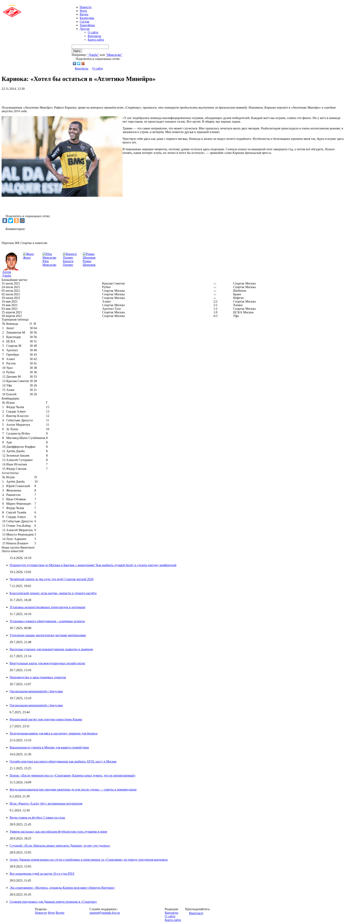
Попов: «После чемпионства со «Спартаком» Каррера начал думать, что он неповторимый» (73, 775)
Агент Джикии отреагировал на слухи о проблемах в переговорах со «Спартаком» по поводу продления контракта (89, 859)
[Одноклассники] (16, 220)
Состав (84, 21)
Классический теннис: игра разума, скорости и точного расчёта (53, 593)
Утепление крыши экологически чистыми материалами (48, 635)
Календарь (87, 18)
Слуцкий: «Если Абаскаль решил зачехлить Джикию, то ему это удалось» (60, 845)
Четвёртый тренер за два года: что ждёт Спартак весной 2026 (52, 579)
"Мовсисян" (114, 54)
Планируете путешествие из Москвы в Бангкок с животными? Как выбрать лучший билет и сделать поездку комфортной (93, 565)
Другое (85, 28)
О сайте (93, 32)
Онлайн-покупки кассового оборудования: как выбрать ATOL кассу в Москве (63, 761)
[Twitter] (79, 63)
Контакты (94, 36)
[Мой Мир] (22, 220)
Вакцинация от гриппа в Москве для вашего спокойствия (49, 747)
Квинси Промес (68, 262)
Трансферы (87, 25)
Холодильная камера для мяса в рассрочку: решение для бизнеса (54, 733)
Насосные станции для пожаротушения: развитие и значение (51, 649)
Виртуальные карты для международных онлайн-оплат (47, 663)
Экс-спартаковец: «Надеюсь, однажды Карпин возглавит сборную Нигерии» (62, 887)
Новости (41, 912)
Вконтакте (196, 913)
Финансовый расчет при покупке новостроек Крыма (46, 719)
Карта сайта (96, 39)
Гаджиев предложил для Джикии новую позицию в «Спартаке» (53, 901)
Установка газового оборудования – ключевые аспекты (47, 621)
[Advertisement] (48, 97)
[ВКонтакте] (74, 63)
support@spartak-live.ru (105, 912)
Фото (83, 10)
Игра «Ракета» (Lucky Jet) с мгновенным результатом (46, 803)
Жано (27, 257)
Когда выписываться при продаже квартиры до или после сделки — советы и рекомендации (73, 789)
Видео (84, 14)
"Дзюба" (93, 54)
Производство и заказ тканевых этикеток (38, 677)
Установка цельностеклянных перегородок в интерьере (47, 607)
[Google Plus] (83, 63)
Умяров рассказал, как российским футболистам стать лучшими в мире (58, 831)
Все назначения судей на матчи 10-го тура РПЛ (42, 873)
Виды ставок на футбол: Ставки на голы (37, 817)
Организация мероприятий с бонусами (36, 691)
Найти (76, 50)
